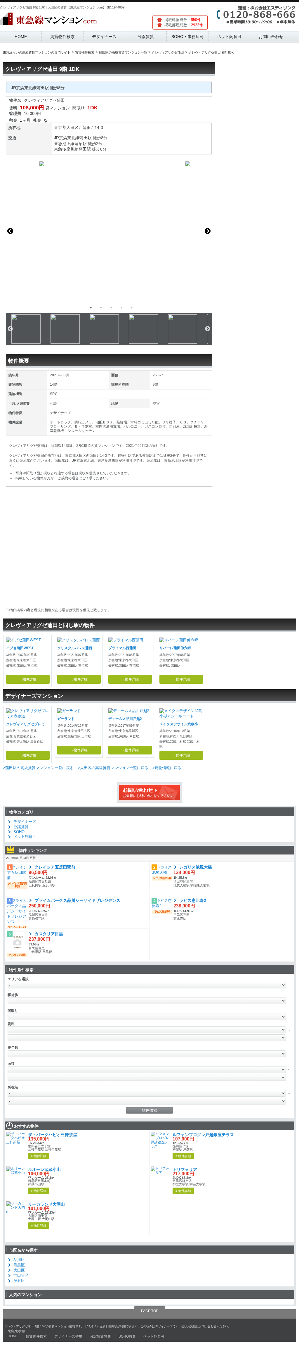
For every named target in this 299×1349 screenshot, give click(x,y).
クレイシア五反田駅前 (54, 867)
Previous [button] (10, 231)
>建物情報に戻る (166, 768)
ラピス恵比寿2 (192, 900)
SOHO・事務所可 (187, 36)
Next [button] (208, 231)
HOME (21, 36)
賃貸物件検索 (62, 36)
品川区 (19, 1259)
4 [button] (121, 308)
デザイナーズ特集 (68, 1336)
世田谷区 (21, 1275)
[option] (109, 231)
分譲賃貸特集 (100, 1336)
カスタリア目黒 (48, 933)
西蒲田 (85, 127)
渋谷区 (19, 1281)
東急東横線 (16, 1331)
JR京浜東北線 (66, 137)
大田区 (72, 127)
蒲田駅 (85, 137)
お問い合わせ (271, 36)
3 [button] (111, 308)
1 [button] (91, 308)
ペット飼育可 (229, 36)
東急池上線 (64, 143)
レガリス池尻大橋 (195, 867)
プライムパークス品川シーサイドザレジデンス (77, 900)
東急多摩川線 (66, 149)
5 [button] (132, 308)
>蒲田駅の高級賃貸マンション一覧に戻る (38, 768)
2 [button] (101, 308)
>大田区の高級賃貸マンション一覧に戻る (113, 768)
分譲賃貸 (146, 36)
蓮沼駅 (80, 143)
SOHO (19, 832)
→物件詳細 (27, 679)
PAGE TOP (149, 1311)
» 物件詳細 (38, 1156)
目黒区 (19, 1265)
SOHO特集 (127, 1336)
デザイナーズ (104, 36)
